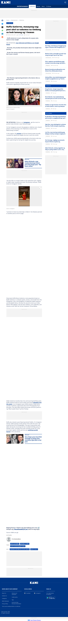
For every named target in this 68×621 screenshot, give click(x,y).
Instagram (27, 122)
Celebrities (32, 6)
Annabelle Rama (25, 543)
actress (19, 133)
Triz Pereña (21, 34)
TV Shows (48, 6)
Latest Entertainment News (18, 546)
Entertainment (22, 6)
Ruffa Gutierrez (15, 543)
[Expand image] (40, 88)
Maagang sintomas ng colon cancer (19, 549)
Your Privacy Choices (35, 620)
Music (43, 6)
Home (7, 20)
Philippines (48, 65)
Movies (38, 6)
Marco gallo (34, 549)
